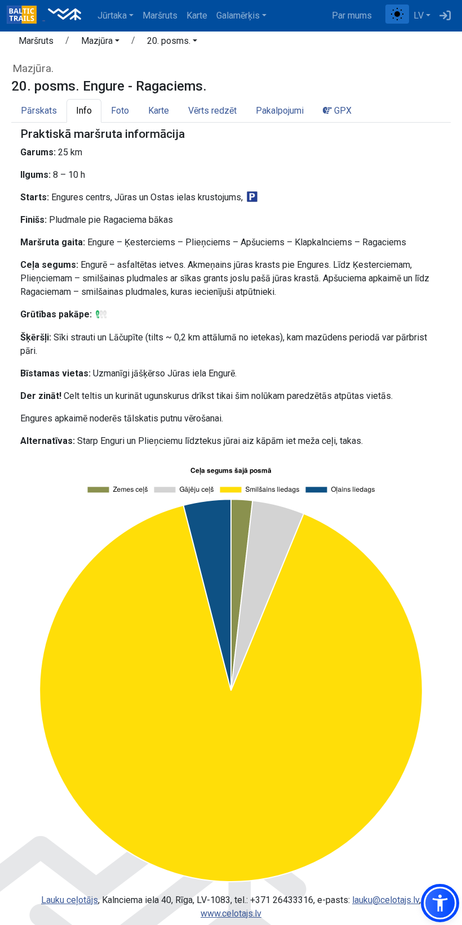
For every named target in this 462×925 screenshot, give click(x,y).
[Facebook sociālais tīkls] (380, 16)
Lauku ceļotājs (69, 900)
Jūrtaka (112, 15)
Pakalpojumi (280, 110)
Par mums (352, 15)
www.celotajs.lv (231, 913)
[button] (100, 43)
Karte (196, 15)
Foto (120, 110)
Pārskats (39, 110)
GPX (342, 110)
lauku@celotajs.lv (385, 900)
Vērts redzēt (212, 110)
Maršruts (160, 15)
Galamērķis (238, 15)
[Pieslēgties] (445, 16)
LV (419, 15)
